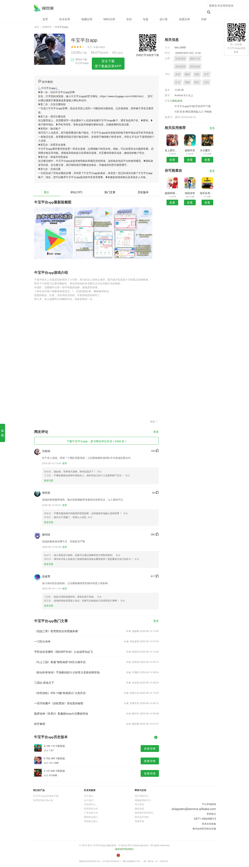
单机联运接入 (91, 821)
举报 (2, 433)
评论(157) (76, 192)
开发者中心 (90, 804)
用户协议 (139, 804)
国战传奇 (190, 193)
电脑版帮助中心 (143, 800)
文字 (206, 74)
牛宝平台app (44, 8)
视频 (187, 82)
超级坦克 (190, 150)
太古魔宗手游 (207, 150)
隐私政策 (177, 100)
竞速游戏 (180, 58)
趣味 (187, 74)
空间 (206, 82)
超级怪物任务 (172, 193)
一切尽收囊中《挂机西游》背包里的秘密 (58, 703)
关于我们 (88, 795)
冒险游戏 (195, 66)
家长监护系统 (142, 816)
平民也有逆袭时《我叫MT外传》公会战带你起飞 (63, 652)
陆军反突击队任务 (207, 193)
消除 (196, 74)
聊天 (196, 82)
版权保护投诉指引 (144, 812)
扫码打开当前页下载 (147, 55)
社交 (177, 82)
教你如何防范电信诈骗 (204, 828)
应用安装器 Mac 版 (43, 800)
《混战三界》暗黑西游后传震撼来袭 (56, 631)
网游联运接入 (91, 816)
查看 (172, 160)
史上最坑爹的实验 (172, 150)
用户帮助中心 (142, 795)
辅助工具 (195, 58)
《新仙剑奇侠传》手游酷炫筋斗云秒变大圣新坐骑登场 (67, 672)
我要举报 (139, 821)
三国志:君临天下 (44, 682)
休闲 (177, 74)
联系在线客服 (209, 823)
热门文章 (109, 192)
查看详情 (150, 748)
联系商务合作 (91, 808)
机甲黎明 (39, 724)
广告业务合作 (91, 812)
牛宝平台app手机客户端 (45, 795)
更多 (156, 431)
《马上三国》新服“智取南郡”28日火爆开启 (60, 662)
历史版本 (143, 192)
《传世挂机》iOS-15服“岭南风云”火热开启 (60, 693)
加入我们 (88, 800)
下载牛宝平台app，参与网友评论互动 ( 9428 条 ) (96, 441)
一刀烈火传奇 (42, 641)
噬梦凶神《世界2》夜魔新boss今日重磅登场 (61, 713)
